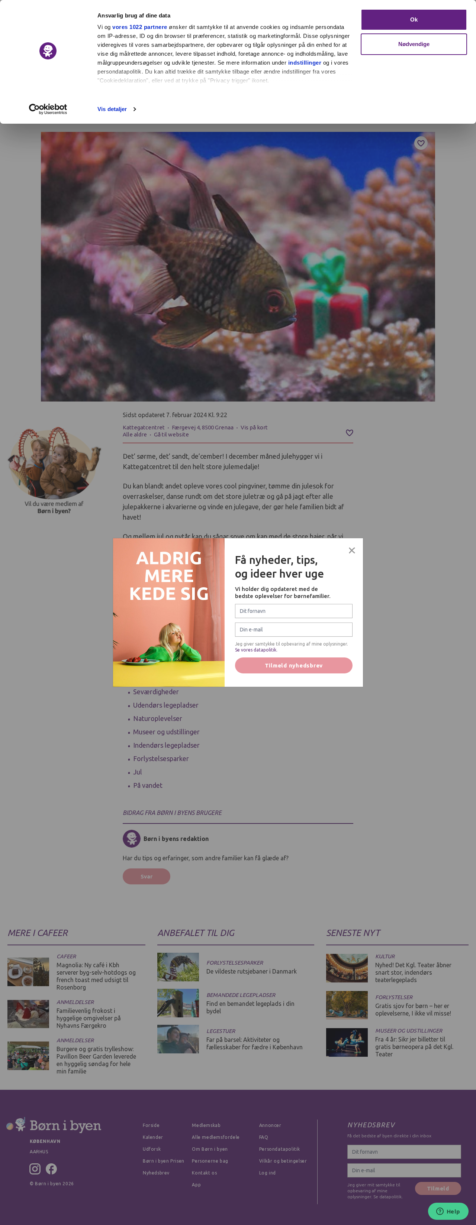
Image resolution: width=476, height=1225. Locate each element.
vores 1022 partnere (139, 27)
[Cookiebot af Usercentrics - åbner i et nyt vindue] (48, 109)
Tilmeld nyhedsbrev (294, 665)
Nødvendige (414, 44)
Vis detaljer (112, 109)
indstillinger (305, 62)
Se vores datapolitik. (256, 649)
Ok (414, 19)
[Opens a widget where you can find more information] (448, 1212)
